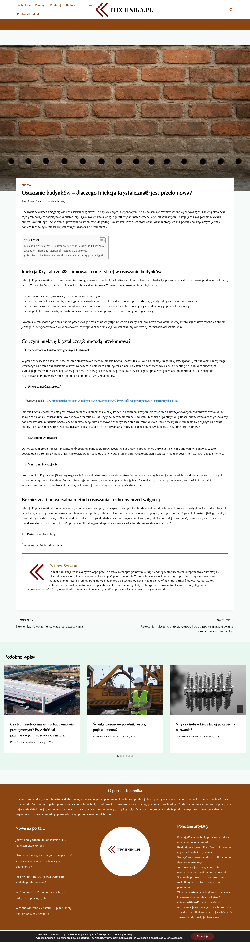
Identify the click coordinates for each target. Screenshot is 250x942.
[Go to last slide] (10, 709)
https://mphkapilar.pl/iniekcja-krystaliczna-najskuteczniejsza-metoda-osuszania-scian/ (130, 327)
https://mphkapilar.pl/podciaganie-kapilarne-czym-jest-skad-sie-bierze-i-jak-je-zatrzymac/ (114, 523)
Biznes (87, 5)
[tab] (118, 756)
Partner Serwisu (36, 201)
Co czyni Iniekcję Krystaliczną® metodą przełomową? (56, 250)
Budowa (27, 185)
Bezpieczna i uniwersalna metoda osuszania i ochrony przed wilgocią (65, 255)
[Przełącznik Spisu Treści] (100, 240)
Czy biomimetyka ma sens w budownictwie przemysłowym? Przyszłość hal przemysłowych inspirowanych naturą (42, 729)
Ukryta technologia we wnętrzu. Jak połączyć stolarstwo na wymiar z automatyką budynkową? (44, 861)
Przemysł (40, 5)
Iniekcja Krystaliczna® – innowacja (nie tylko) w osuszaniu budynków (65, 245)
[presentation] (42, 690)
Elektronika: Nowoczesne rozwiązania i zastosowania (49, 623)
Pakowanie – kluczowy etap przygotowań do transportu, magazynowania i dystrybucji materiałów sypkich (187, 626)
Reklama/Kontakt (28, 14)
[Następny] (240, 709)
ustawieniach (174, 938)
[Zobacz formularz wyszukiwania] (231, 9)
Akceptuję (202, 936)
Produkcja (56, 5)
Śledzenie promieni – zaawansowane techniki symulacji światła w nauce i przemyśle (200, 882)
